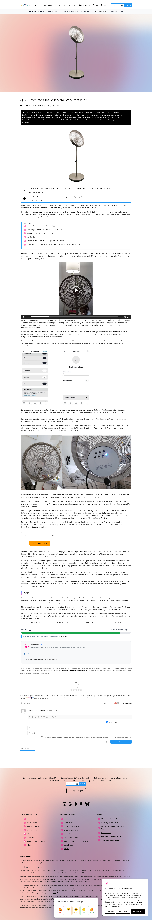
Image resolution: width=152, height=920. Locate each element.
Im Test (63, 5)
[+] (58, 717)
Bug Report (30, 697)
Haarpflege (93, 870)
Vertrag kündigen (76, 791)
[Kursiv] (32, 717)
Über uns (30, 819)
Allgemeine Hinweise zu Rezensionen (76, 841)
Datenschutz (68, 823)
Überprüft (113, 722)
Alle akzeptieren (137, 911)
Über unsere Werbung (71, 837)
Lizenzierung (68, 845)
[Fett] (29, 717)
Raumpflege (42, 659)
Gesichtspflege (82, 870)
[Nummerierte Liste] (41, 717)
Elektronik (34, 659)
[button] (76, 290)
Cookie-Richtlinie (116, 906)
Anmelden (128, 703)
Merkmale (89, 622)
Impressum (68, 819)
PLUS (44, 5)
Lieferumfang (35, 622)
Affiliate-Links (31, 834)
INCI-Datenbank (83, 876)
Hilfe (104, 5)
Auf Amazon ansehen (35, 192)
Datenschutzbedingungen (62, 695)
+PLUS (54, 893)
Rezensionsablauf (33, 826)
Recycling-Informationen (109, 823)
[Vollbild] (128, 317)
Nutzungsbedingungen (42, 695)
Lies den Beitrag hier (100, 11)
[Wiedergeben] (24, 317)
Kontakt (66, 849)
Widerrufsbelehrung (71, 830)
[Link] (52, 717)
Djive (29, 659)
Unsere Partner (32, 830)
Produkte (84, 5)
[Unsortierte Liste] (44, 717)
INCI (96, 5)
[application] (76, 290)
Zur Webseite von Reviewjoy (37, 201)
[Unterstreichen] (35, 717)
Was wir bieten (32, 823)
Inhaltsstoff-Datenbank (109, 819)
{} (55, 717)
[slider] (74, 316)
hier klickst (63, 636)
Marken (74, 5)
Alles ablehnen (123, 911)
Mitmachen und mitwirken (36, 841)
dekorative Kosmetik (106, 870)
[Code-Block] (49, 717)
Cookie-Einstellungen (71, 834)
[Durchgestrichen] (38, 717)
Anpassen (110, 911)
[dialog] (125, 897)
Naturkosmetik (27, 908)
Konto (52, 5)
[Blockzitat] (47, 717)
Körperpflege (74, 870)
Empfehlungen (62, 622)
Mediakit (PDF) (106, 833)
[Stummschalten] (125, 317)
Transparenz (117, 622)
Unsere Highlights (52, 659)
